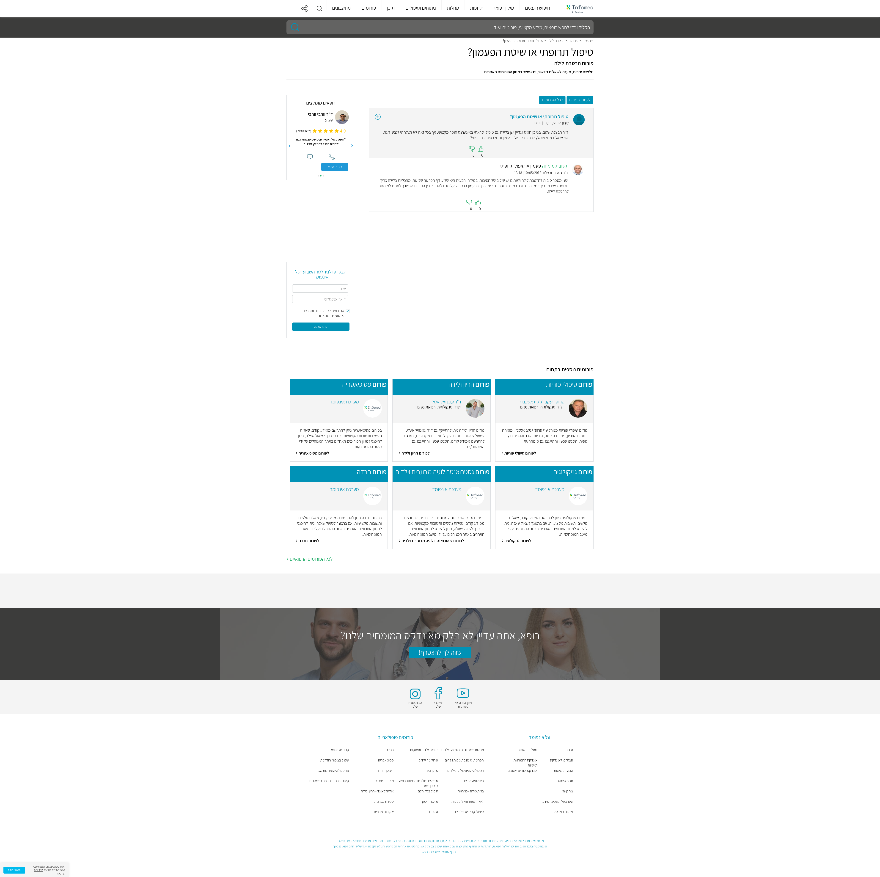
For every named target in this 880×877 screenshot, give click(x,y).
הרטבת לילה (555, 41)
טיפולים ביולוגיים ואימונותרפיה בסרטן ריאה (418, 783)
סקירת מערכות (383, 801)
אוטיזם (433, 811)
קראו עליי (335, 166)
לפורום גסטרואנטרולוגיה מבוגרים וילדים (433, 540)
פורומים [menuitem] (369, 8)
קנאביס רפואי (340, 749)
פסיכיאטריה (385, 760)
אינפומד (588, 41)
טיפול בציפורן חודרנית (334, 760)
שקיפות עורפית (383, 811)
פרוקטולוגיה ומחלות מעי (333, 770)
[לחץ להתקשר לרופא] (332, 157)
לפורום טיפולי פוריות (520, 453)
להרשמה (321, 326)
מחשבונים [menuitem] (341, 8)
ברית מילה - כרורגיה (471, 791)
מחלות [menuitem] (453, 8)
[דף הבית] (577, 9)
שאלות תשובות (527, 749)
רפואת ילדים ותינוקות (424, 749)
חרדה (389, 749)
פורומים (573, 41)
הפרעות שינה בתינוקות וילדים (464, 760)
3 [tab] (318, 176)
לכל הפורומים (552, 99)
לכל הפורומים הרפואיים (311, 559)
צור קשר (567, 791)
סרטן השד (431, 770)
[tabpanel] (321, 140)
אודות (569, 749)
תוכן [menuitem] (391, 8)
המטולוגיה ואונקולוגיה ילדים (465, 770)
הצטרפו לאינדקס (561, 760)
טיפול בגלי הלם (428, 791)
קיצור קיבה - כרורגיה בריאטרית (329, 780)
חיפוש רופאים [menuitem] (537, 8)
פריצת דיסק (430, 801)
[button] (319, 8)
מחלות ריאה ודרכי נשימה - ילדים (462, 749)
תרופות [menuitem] (476, 8)
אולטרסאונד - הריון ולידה (377, 791)
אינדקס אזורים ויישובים (522, 770)
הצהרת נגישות (563, 770)
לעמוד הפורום (579, 99)
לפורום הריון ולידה (416, 453)
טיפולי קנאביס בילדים (469, 811)
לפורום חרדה (309, 540)
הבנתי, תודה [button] (14, 870)
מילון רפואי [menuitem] (504, 8)
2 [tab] (321, 176)
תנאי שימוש (565, 780)
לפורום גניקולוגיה (517, 540)
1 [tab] (323, 176)
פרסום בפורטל (563, 811)
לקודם (352, 145)
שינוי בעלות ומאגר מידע (557, 801)
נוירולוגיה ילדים (474, 780)
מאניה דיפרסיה (383, 780)
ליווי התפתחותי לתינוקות (467, 801)
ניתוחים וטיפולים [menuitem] (421, 8)
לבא (289, 145)
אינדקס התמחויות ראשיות (525, 763)
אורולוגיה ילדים (428, 760)
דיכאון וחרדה (385, 770)
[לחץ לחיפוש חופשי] (293, 27)
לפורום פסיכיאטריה (314, 453)
